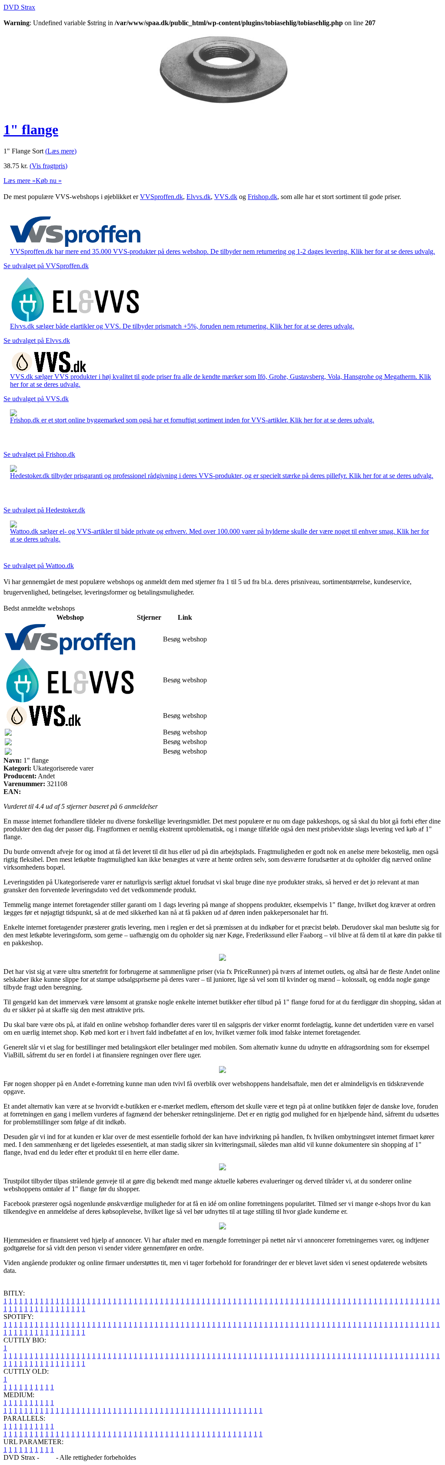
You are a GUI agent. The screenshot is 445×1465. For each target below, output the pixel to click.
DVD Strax (19, 7)
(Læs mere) (60, 151)
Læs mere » (19, 180)
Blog (47, 1457)
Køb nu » (49, 180)
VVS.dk (225, 196)
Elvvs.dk (198, 196)
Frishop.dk (262, 196)
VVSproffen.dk (161, 196)
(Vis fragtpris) (48, 165)
